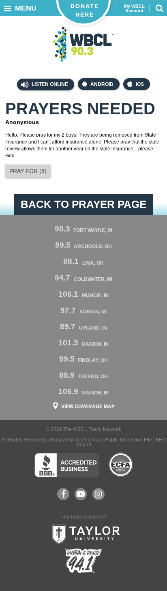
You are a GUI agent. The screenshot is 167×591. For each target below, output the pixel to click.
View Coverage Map (88, 406)
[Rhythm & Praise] (83, 561)
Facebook (63, 494)
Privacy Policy (64, 440)
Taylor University (83, 533)
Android (101, 84)
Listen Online (49, 84)
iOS (140, 84)
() (28, 171)
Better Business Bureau (66, 465)
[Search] (159, 8)
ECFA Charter (121, 465)
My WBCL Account (134, 8)
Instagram (98, 494)
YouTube (81, 494)
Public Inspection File (128, 440)
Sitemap (92, 440)
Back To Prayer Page (83, 204)
